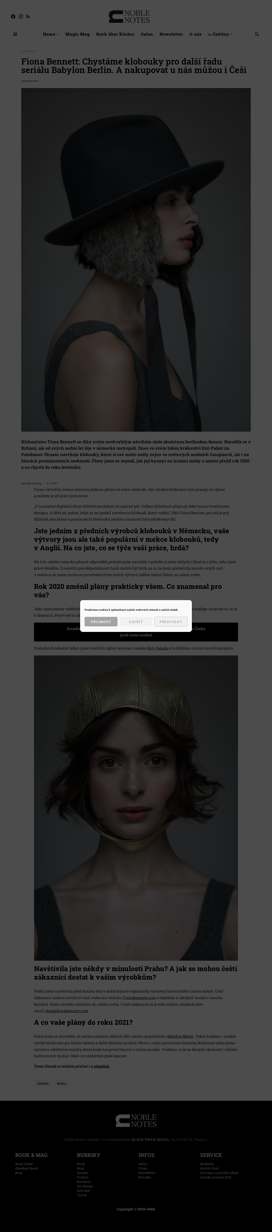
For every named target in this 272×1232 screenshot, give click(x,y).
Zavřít (136, 622)
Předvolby (171, 622)
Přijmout (101, 622)
